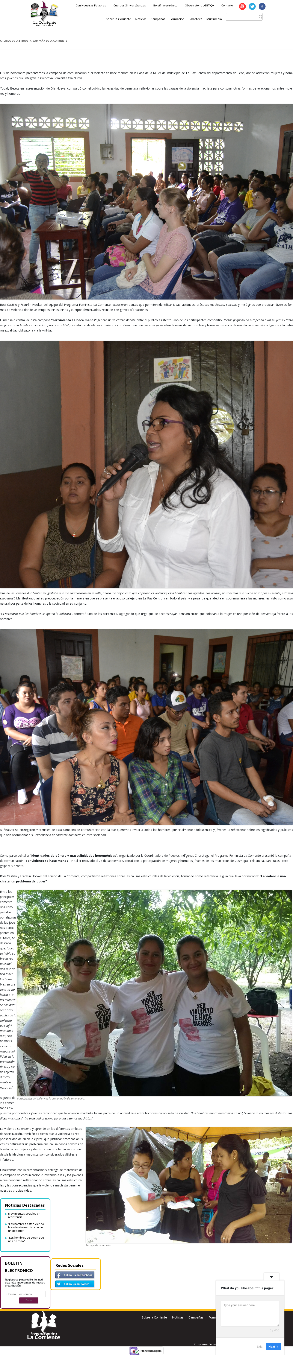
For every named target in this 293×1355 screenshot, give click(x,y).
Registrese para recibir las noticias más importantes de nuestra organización (25, 1282)
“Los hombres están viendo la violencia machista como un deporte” (26, 1227)
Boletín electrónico (165, 5)
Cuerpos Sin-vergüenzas (129, 5)
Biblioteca (195, 19)
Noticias (140, 19)
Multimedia (214, 19)
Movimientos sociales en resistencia (24, 1215)
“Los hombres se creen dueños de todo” (26, 1239)
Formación (176, 19)
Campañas (158, 19)
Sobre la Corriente (118, 19)
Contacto (227, 5)
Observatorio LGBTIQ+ (199, 5)
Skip (260, 1346)
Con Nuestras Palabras (91, 5)
